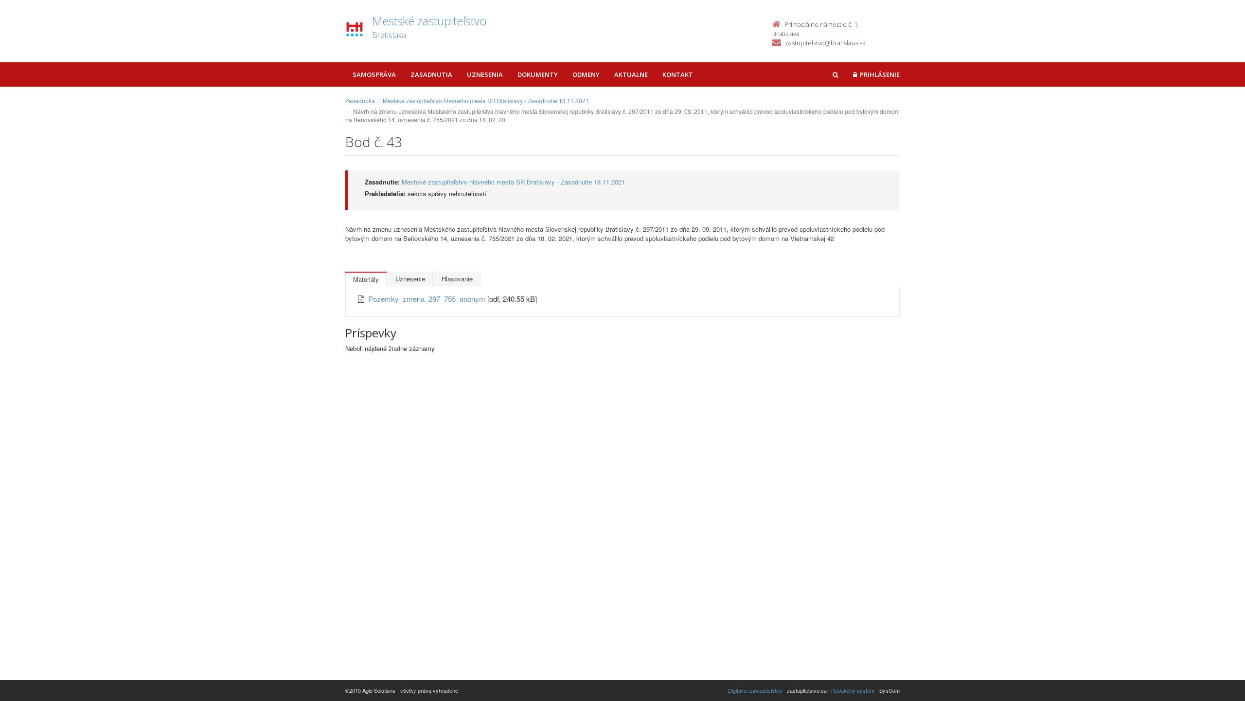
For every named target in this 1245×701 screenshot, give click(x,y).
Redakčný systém (852, 690)
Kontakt (677, 74)
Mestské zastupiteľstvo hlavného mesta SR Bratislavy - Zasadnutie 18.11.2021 (486, 100)
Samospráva (374, 74)
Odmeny (586, 74)
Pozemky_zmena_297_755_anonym (427, 299)
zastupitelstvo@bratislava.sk (825, 42)
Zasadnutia (431, 74)
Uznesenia (485, 74)
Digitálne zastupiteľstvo (755, 690)
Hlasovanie (457, 278)
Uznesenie (410, 278)
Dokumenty (537, 74)
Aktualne (631, 74)
